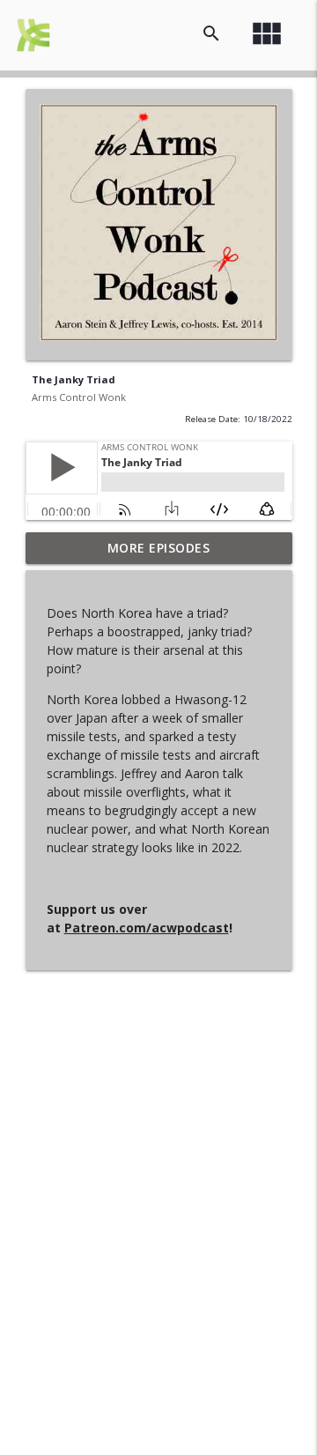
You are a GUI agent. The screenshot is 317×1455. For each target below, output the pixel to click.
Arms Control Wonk (79, 397)
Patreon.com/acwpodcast (146, 927)
